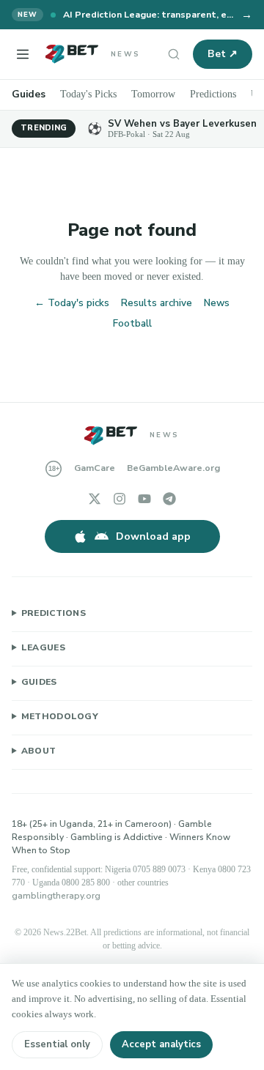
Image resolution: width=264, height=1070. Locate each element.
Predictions (223, 94)
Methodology (59, 716)
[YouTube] (144, 498)
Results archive (156, 303)
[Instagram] (119, 498)
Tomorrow (159, 94)
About (38, 751)
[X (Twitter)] (94, 498)
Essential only (57, 1044)
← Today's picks (71, 303)
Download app (153, 536)
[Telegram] (169, 498)
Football (132, 323)
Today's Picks (90, 94)
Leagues (43, 647)
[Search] (174, 54)
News (217, 303)
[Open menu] (23, 54)
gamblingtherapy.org (56, 896)
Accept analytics (161, 1044)
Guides (28, 94)
